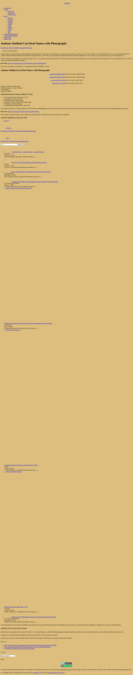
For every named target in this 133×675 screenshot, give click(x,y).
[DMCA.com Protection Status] (66, 664)
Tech (9, 31)
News (9, 26)
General (10, 23)
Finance (10, 21)
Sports (10, 29)
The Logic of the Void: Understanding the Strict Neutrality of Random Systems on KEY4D (30, 645)
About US (11, 11)
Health (10, 24)
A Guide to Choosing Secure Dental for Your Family (19, 648)
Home (6, 10)
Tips (9, 32)
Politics (10, 27)
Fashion (10, 18)
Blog (5, 16)
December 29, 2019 (6, 48)
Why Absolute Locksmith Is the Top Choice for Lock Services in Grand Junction (27, 647)
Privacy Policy (12, 14)
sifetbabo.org (37, 672)
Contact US (7, 8)
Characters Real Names (11, 34)
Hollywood (7, 39)
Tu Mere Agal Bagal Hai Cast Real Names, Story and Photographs (27, 63)
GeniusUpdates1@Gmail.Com (56, 672)
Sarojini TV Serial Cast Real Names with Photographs (23, 111)
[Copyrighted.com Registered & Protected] (66, 666)
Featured (10, 19)
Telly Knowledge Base (10, 36)
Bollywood (7, 37)
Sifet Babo (15, 48)
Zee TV (6, 121)
